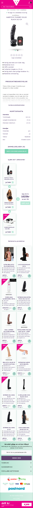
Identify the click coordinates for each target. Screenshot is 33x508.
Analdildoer (23, 10)
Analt (18, 10)
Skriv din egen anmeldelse (16, 151)
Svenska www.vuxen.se (16, 500)
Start (8, 10)
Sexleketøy (12, 10)
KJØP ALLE (25, 203)
